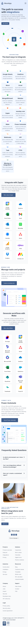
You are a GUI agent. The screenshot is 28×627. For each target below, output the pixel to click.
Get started (5, 23)
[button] (25, 3)
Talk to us (5, 523)
